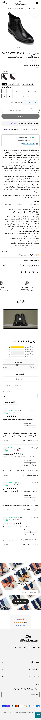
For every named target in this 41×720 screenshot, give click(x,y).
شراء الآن (20, 116)
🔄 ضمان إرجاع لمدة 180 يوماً (30, 265)
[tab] (17, 386)
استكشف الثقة (33, 676)
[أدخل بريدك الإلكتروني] (3, 694)
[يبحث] (6, 3)
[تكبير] (35, 15)
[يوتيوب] (23, 648)
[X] (33, 272)
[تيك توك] (14, 647)
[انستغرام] (28, 647)
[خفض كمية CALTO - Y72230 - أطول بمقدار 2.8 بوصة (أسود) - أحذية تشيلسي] (32, 110)
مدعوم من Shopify (8, 712)
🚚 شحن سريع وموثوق (32, 260)
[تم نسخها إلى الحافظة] (21, 272)
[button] (20, 374)
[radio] (4, 76)
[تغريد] (32, 647)
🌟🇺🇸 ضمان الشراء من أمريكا (29, 255)
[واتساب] (25, 272)
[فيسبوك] (37, 272)
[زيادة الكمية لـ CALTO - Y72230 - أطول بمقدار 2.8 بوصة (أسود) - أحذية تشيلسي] (37, 110)
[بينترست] (29, 272)
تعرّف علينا (35, 662)
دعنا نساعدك (34, 669)
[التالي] (17, 47)
